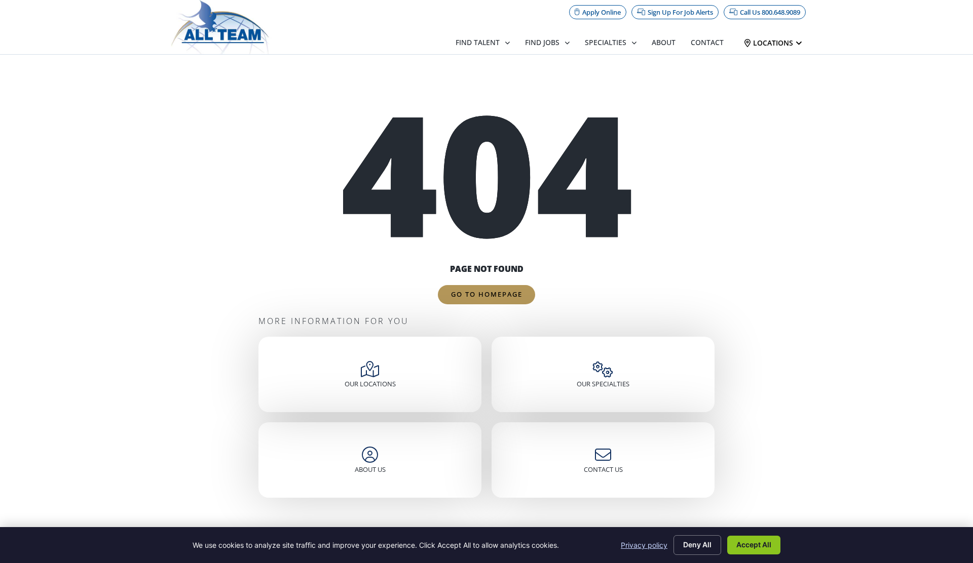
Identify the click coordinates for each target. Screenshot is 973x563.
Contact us (603, 469)
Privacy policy (644, 545)
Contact (707, 42)
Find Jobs (542, 42)
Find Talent (478, 42)
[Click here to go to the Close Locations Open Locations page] (799, 43)
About (664, 42)
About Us (370, 469)
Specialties (605, 42)
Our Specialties (603, 383)
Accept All (753, 544)
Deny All (697, 544)
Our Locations (370, 383)
